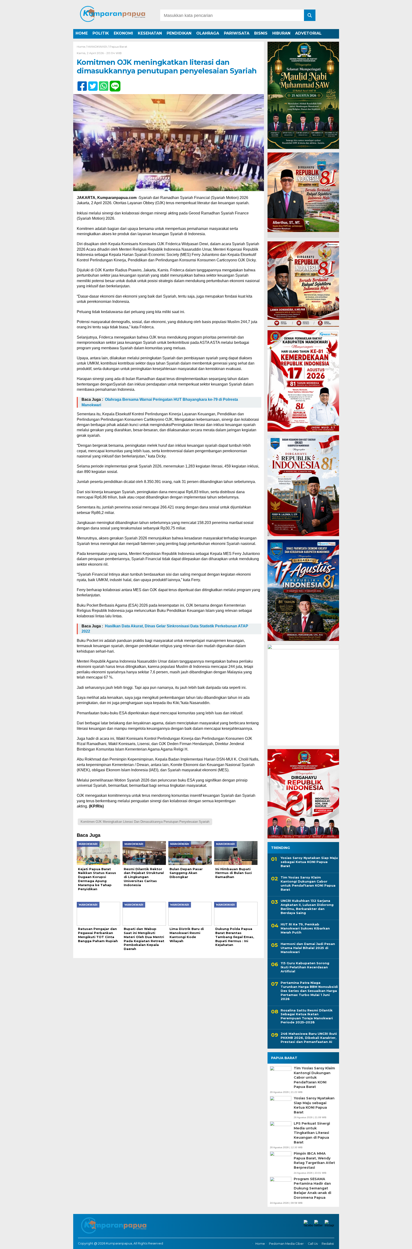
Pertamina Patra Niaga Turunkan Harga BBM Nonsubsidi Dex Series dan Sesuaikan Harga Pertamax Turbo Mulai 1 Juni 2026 (309, 991)
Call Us (313, 1243)
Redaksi (328, 1243)
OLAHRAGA (207, 33)
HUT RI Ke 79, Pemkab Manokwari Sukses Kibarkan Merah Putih (305, 928)
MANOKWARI (97, 46)
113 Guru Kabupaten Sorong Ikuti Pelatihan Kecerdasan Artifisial (305, 967)
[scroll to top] (393, 1242)
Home (260, 1243)
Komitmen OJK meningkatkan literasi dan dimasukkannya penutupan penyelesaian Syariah (145, 821)
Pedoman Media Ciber (286, 1243)
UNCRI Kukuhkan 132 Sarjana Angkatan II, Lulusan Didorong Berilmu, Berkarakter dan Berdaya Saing (307, 907)
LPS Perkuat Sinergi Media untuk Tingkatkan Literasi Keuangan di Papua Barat (312, 1132)
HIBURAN (281, 33)
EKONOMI (123, 33)
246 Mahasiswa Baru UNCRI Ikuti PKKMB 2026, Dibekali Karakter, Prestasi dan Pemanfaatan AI (309, 1038)
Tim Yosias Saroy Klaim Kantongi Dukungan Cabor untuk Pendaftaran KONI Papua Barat (308, 883)
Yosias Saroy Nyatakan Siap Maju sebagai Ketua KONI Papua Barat (309, 862)
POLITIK (101, 33)
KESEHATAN (150, 33)
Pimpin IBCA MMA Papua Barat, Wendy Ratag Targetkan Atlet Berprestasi (314, 1160)
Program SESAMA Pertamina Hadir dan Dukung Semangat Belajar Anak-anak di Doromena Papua (312, 1188)
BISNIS (261, 33)
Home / (82, 46)
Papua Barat (118, 46)
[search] (309, 15)
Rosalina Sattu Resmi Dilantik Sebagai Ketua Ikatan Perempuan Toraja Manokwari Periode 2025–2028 (307, 1016)
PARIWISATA (236, 33)
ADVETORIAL (308, 33)
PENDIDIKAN (179, 33)
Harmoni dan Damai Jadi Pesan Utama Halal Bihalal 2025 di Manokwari (308, 948)
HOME (82, 33)
